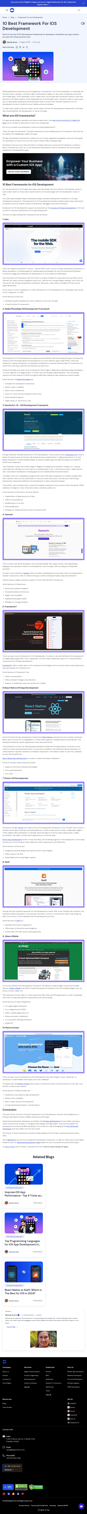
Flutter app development (12, 839)
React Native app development (15, 758)
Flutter (20, 828)
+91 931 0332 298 (13, 1458)
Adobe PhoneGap (23, 379)
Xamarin (26, 573)
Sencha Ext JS (71, 455)
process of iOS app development (63, 208)
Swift (18, 921)
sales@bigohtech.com (15, 1450)
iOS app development (51, 1121)
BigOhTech (12, 1140)
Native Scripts (24, 1084)
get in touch (10, 1147)
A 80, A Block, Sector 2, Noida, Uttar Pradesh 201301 (20, 1440)
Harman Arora (12, 42)
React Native (47, 737)
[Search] (79, 10)
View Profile (11, 1327)
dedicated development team (28, 1142)
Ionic (15, 274)
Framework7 (7, 665)
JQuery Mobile (14, 988)
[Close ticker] (83, 3)
